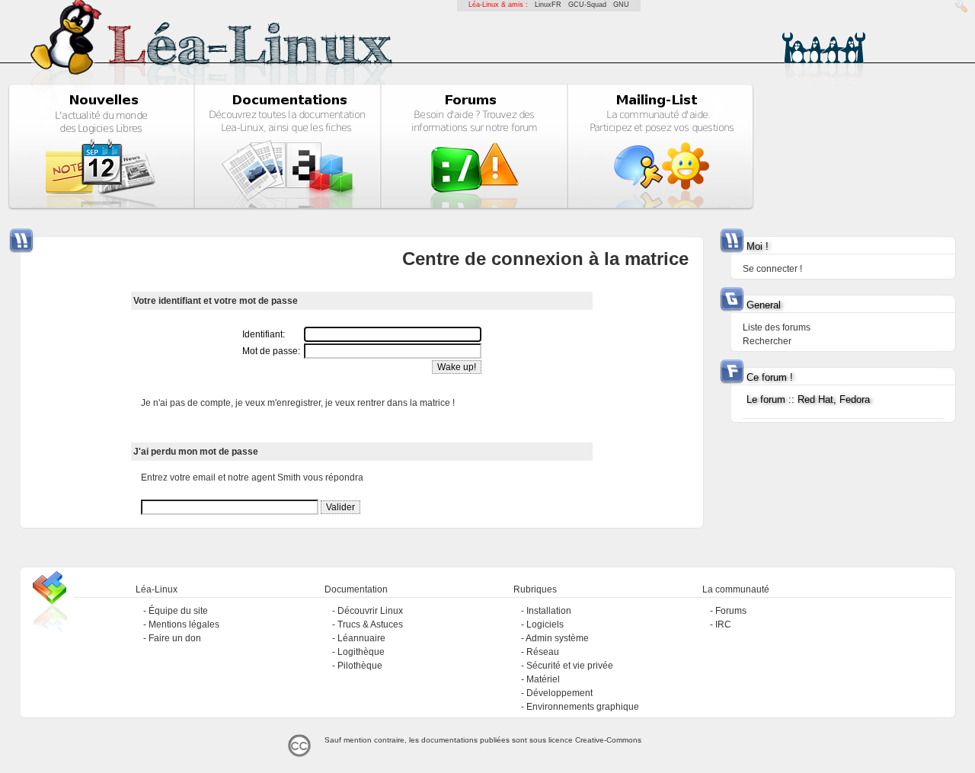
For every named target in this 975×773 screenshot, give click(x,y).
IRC (723, 624)
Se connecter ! (772, 269)
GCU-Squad (587, 4)
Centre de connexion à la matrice (545, 258)
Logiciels (545, 624)
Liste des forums (776, 327)
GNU (621, 4)
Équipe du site (178, 610)
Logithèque (361, 652)
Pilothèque (359, 665)
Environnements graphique (582, 706)
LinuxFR (548, 4)
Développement (559, 693)
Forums (730, 610)
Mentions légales (184, 624)
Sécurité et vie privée (569, 665)
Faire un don (175, 638)
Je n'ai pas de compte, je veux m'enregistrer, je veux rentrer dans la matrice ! (298, 403)
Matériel (543, 679)
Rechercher (767, 341)
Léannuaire (361, 638)
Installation (548, 610)
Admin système (557, 638)
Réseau (542, 652)
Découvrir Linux (370, 610)
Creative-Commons (608, 740)
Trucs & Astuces (370, 624)
